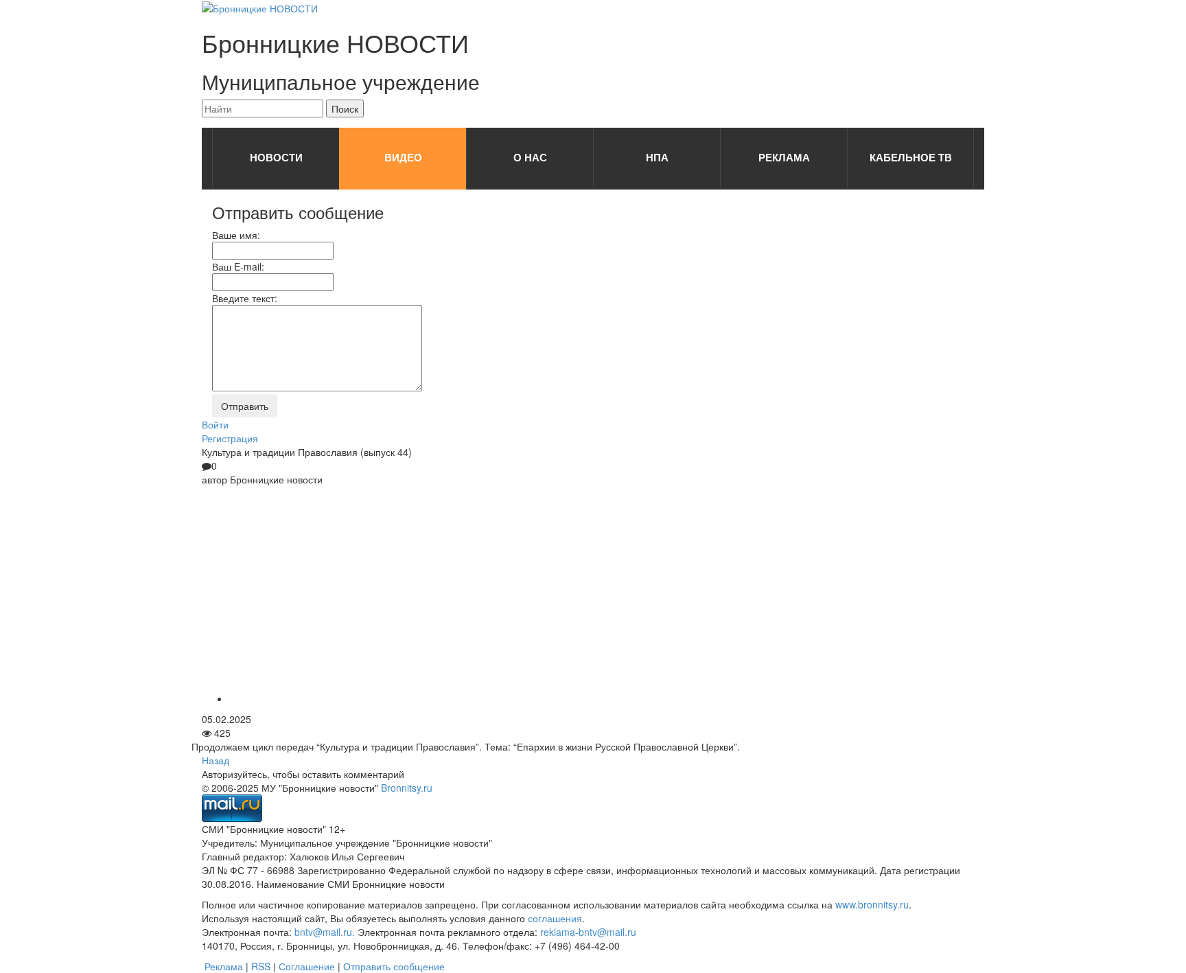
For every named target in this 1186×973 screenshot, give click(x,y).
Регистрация (230, 438)
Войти (215, 424)
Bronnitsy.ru (406, 787)
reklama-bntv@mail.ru (588, 932)
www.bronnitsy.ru (872, 904)
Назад (215, 760)
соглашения (555, 918)
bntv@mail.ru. (324, 932)
